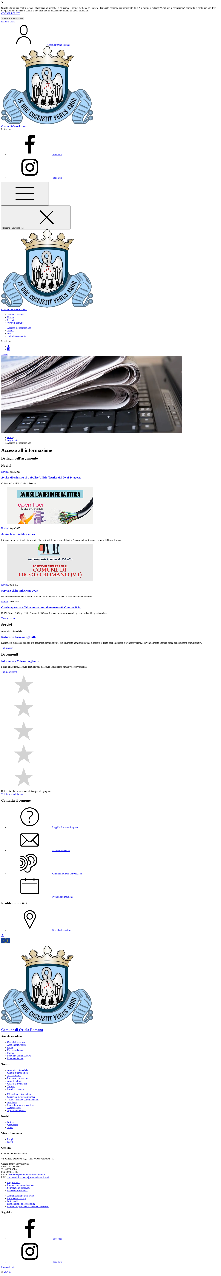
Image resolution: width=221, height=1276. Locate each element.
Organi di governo (16, 1042)
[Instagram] (8, 349)
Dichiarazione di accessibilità (21, 1204)
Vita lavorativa (14, 1075)
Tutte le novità (8, 618)
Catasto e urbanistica (17, 1083)
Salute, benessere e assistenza (21, 1105)
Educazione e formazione (19, 1094)
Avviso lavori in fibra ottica (18, 534)
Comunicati (12, 1124)
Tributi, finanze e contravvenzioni (23, 1099)
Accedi (4, 354)
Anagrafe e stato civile (17, 1070)
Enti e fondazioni (15, 1050)
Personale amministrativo (19, 1055)
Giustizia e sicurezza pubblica (21, 1097)
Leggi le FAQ (13, 1182)
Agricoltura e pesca (16, 1110)
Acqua (10, 330)
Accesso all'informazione (19, 328)
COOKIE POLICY (10, 13)
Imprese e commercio (17, 1078)
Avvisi (10, 1127)
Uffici (10, 1047)
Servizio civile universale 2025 (19, 590)
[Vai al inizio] (2, 935)
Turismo (11, 1086)
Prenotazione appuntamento (20, 1185)
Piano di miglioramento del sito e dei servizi (28, 1206)
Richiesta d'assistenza (17, 1190)
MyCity (7, 1272)
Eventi (10, 1142)
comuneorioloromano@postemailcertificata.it (28, 1177)
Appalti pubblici (15, 1081)
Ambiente (12, 1102)
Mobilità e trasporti (16, 1089)
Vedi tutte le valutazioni (12, 794)
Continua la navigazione (12, 19)
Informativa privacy (16, 1198)
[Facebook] (8, 346)
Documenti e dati (15, 1058)
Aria (9, 333)
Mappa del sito (8, 1267)
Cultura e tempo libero (17, 1073)
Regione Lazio (8, 21)
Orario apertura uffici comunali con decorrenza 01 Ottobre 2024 (41, 607)
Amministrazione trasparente (20, 1195)
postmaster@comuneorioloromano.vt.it (26, 1174)
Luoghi (10, 1139)
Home (10, 437)
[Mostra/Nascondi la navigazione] (25, 194)
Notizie (10, 1122)
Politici (10, 1053)
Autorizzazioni (14, 1107)
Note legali (12, 1201)
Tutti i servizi (7, 648)
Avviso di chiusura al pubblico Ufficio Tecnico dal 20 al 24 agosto (41, 477)
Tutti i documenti (9, 672)
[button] (15, 314)
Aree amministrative (16, 1045)
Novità (4, 472)
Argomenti (12, 440)
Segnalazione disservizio (19, 1188)
